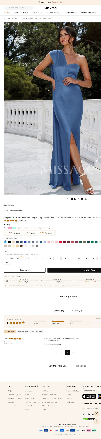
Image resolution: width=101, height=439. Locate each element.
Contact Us (29, 406)
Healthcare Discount (49, 402)
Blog (27, 395)
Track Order (70, 402)
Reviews (69, 398)
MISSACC (65, 435)
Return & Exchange (15, 398)
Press (27, 410)
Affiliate (45, 391)
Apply (44, 410)
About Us (28, 391)
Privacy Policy (30, 398)
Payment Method (72, 391)
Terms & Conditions (32, 402)
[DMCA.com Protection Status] (89, 420)
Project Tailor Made (49, 395)
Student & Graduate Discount (52, 398)
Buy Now (24, 270)
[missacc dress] (50, 2)
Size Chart (11, 402)
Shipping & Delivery (15, 395)
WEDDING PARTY (13, 18)
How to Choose (13, 406)
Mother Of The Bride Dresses (29, 18)
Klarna (68, 395)
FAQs (10, 391)
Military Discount (48, 406)
